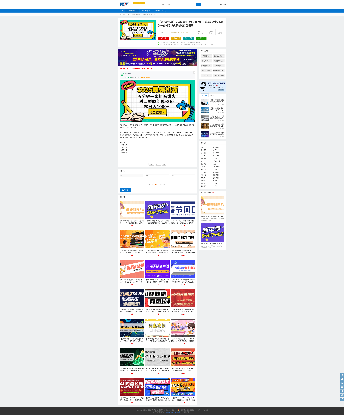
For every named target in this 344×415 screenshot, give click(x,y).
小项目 (215, 158)
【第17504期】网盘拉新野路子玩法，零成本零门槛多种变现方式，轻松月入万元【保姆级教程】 (157, 400)
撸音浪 (203, 183)
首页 (121, 10)
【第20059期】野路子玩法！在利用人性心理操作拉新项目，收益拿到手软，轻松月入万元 (157, 223)
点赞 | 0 (158, 164)
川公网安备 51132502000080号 (190, 410)
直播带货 (203, 156)
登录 (224, 4)
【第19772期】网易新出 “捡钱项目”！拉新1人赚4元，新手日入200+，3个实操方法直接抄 (132, 282)
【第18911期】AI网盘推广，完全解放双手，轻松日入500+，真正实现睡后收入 (132, 400)
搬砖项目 (203, 164)
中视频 (215, 186)
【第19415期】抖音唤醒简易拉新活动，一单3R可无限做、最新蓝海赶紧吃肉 (183, 311)
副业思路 (203, 161)
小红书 (203, 147)
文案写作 (206, 76)
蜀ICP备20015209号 (170, 410)
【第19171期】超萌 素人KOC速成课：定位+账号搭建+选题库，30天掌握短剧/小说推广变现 (183, 341)
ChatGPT (216, 153)
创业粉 (215, 181)
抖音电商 (203, 175)
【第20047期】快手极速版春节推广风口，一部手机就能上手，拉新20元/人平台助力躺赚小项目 (183, 223)
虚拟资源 (203, 158)
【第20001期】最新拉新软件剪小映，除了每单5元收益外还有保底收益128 (157, 252)
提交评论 (125, 190)
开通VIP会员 (189, 38)
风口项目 (216, 172)
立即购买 (148, 77)
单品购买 (163, 38)
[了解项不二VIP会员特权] (212, 87)
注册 (221, 4)
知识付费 (203, 169)
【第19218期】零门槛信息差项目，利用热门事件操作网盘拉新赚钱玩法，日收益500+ (157, 341)
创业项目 (216, 178)
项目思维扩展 (146, 10)
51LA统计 (205, 410)
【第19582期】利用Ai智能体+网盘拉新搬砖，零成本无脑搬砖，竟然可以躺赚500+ (157, 311)
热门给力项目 (219, 56)
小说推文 (216, 183)
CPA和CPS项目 (147, 14)
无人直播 (203, 153)
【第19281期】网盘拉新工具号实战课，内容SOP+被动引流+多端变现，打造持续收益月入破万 (131, 341)
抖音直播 (203, 181)
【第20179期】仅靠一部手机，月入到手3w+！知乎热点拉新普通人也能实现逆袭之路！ (132, 223)
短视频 (215, 150)
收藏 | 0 (151, 164)
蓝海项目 (216, 147)
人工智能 (206, 56)
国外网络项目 (206, 66)
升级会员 (143, 77)
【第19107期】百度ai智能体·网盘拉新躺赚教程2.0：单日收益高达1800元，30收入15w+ (132, 370)
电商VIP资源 (206, 71)
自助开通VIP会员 (160, 10)
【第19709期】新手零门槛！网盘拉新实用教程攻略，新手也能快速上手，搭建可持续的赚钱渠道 (183, 282)
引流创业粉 (216, 161)
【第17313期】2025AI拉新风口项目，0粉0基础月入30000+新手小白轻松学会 (183, 400)
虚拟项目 (218, 66)
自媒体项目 (206, 61)
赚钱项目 (203, 186)
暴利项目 (216, 175)
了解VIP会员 (176, 38)
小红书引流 (216, 167)
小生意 (215, 164)
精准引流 (216, 156)
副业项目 (203, 150)
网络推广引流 (219, 61)
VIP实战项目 (131, 10)
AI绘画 (203, 167)
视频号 (215, 169)
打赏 (164, 164)
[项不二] (132, 4)
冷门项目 (203, 172)
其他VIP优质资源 (218, 76)
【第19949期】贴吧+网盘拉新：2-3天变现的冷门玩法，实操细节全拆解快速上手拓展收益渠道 (183, 252)
